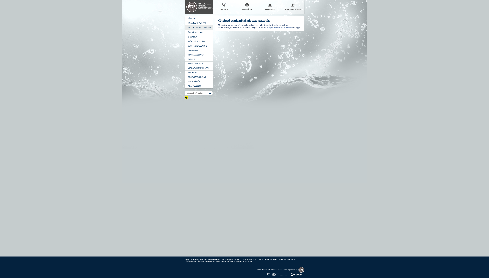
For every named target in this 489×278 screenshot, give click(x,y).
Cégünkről (274, 259)
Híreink (187, 259)
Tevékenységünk (284, 259)
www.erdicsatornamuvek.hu (267, 270)
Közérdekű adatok (197, 259)
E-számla (237, 259)
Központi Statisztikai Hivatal (279, 27)
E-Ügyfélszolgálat (248, 259)
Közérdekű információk (212, 259)
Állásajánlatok (191, 261)
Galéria (293, 259)
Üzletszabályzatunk (262, 259)
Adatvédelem (247, 261)
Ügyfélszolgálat (227, 259)
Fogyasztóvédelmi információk (231, 261)
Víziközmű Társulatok (205, 261)
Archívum (216, 261)
